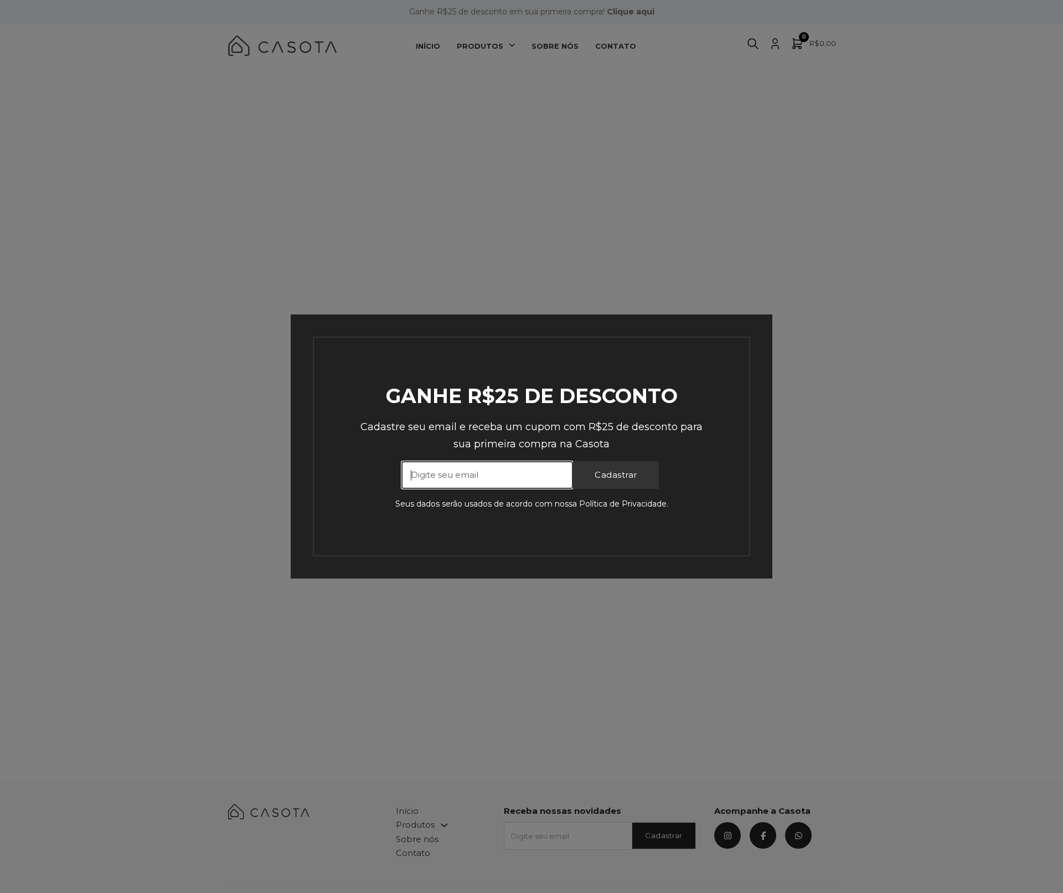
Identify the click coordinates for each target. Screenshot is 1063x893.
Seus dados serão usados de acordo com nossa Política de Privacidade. (531, 504)
